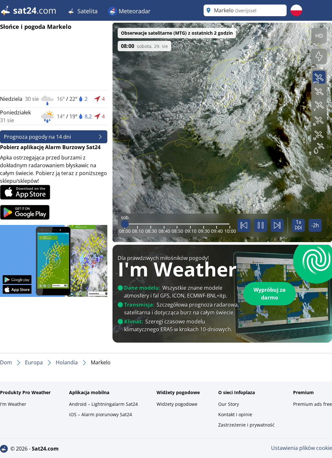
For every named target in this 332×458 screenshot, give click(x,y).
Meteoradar (133, 11)
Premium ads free (312, 404)
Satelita (87, 11)
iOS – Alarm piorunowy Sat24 (100, 414)
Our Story (228, 404)
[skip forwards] (277, 225)
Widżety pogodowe (177, 404)
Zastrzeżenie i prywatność (246, 425)
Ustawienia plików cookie (301, 448)
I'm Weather (13, 404)
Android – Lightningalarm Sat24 (103, 404)
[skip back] (243, 225)
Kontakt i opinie (235, 414)
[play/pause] (260, 225)
